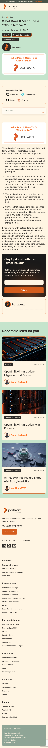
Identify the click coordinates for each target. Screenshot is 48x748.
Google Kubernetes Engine (12, 645)
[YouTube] (14, 546)
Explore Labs (38, 1)
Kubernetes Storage (10, 587)
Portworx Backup (9, 568)
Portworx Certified (9, 717)
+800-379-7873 (14, 525)
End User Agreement (12, 733)
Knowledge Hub (8, 672)
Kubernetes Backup (10, 595)
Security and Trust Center (14, 735)
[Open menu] (43, 7)
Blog (4, 668)
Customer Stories (9, 687)
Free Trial (6, 575)
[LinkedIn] (4, 546)
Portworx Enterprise (10, 565)
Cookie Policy (9, 742)
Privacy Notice (10, 740)
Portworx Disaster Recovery (13, 572)
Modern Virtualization (11, 591)
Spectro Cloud (8, 635)
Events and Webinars (10, 661)
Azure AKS (6, 642)
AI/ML (4, 605)
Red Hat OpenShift (9, 628)
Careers (5, 694)
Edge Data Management (12, 609)
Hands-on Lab (7, 665)
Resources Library (9, 657)
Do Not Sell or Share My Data (15, 737)
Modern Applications (10, 602)
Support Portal (8, 706)
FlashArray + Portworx (11, 624)
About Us (5, 684)
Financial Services (9, 612)
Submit (24, 290)
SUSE (4, 631)
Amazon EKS (7, 638)
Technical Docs (8, 710)
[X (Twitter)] (9, 546)
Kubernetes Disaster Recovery (14, 598)
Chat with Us (9, 532)
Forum (4, 713)
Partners (5, 691)
